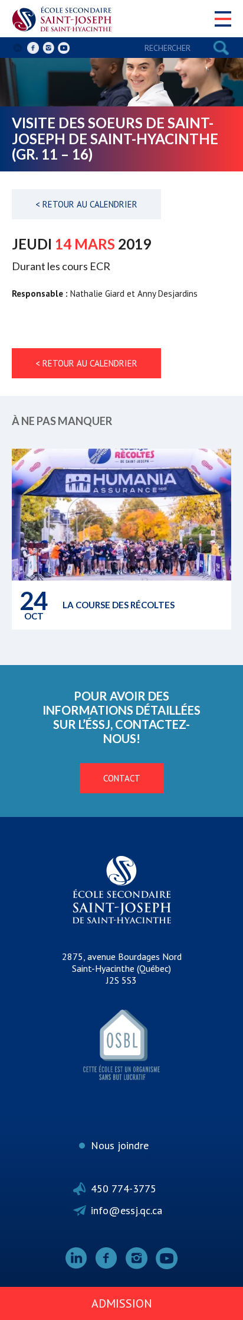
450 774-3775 (123, 1188)
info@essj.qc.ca (126, 1210)
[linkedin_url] (18, 48)
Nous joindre (120, 1145)
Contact (121, 778)
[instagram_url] (48, 48)
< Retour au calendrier (86, 204)
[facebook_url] (33, 48)
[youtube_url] (64, 48)
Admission (121, 1303)
